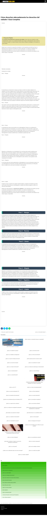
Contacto (2, 509)
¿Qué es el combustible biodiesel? (40, 332)
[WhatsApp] (9, 328)
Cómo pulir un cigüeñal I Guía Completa (7, 332)
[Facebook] (2, 328)
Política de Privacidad (4, 508)
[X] (7, 328)
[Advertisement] (23, 9)
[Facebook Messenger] (4, 328)
